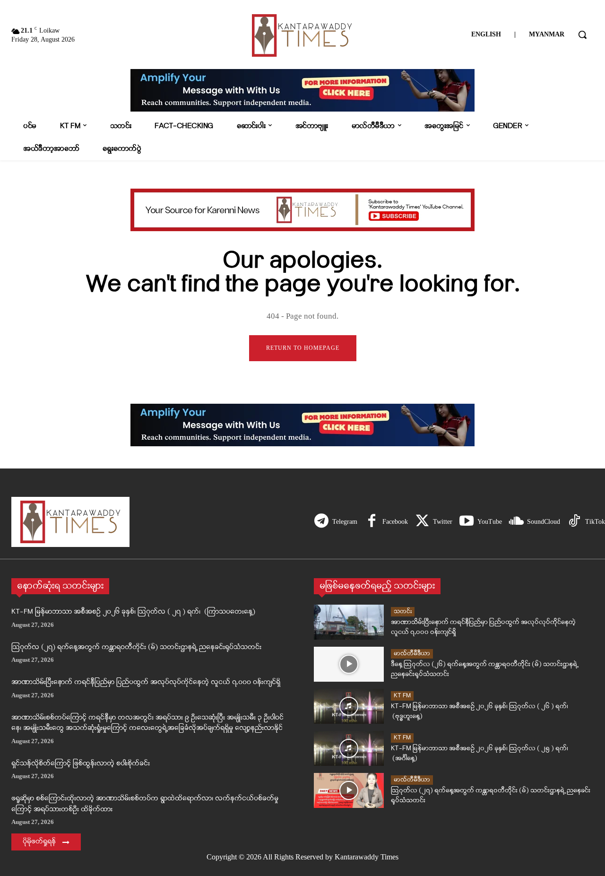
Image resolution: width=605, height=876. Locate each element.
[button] (582, 34)
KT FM (402, 695)
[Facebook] (371, 522)
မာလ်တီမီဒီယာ (412, 653)
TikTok (595, 521)
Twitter (442, 521)
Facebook (395, 521)
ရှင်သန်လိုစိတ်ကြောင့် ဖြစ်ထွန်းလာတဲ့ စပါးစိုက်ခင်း (80, 764)
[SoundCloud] (516, 522)
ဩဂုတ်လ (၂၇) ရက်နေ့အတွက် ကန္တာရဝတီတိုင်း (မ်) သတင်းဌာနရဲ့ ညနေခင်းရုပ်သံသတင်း (136, 647)
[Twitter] (422, 522)
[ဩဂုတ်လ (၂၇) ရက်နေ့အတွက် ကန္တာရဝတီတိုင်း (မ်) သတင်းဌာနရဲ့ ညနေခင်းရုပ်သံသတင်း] (349, 790)
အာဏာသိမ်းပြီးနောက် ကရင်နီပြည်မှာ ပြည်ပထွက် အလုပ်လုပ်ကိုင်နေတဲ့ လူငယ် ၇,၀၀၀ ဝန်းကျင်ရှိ (145, 682)
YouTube (489, 521)
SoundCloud (543, 521)
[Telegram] (321, 522)
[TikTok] (574, 522)
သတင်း (403, 611)
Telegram (344, 521)
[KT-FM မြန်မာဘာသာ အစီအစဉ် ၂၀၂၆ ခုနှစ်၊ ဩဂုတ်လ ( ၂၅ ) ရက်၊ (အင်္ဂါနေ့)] (349, 748)
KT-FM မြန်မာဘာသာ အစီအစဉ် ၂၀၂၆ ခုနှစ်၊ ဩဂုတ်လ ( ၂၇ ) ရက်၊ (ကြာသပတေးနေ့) (133, 612)
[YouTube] (466, 522)
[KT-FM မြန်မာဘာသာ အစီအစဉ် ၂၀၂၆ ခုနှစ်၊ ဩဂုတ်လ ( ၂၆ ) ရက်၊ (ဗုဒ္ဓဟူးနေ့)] (349, 706)
